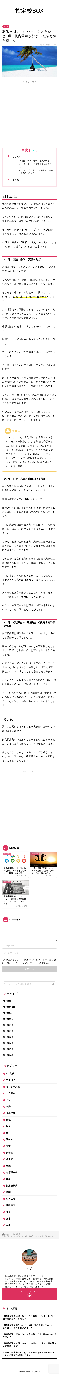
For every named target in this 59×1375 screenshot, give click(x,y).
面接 (8, 1225)
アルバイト (12, 1080)
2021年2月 (8, 1001)
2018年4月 (8, 1055)
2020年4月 (8, 1013)
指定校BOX (29, 10)
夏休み (6, 26)
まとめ (15, 179)
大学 (8, 1146)
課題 (8, 1212)
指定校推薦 (12, 1185)
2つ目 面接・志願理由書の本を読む (36, 165)
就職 (8, 1166)
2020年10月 (9, 1007)
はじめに (17, 156)
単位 (8, 1126)
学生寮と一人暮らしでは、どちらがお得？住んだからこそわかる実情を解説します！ (30, 1353)
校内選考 (10, 1198)
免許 (8, 1106)
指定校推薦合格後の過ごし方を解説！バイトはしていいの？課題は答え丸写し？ (30, 1317)
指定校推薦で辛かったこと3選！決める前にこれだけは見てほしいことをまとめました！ (29, 1326)
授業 (8, 1192)
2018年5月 (8, 1049)
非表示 (33, 150)
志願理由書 (12, 1172)
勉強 (8, 1119)
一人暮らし (12, 1093)
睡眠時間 (10, 1205)
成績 (8, 1179)
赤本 (8, 1218)
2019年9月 (8, 1025)
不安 (8, 1100)
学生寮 (9, 1159)
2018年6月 (8, 1043)
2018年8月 (8, 1037)
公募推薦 (10, 1113)
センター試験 (13, 1086)
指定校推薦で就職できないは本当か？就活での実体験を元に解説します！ (30, 1344)
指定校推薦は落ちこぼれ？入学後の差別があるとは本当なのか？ (30, 1335)
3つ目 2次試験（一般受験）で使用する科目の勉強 (36, 171)
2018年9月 (8, 1031)
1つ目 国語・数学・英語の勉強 (34, 161)
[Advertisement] (29, 113)
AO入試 (10, 1073)
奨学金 (9, 1152)
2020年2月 (8, 1019)
